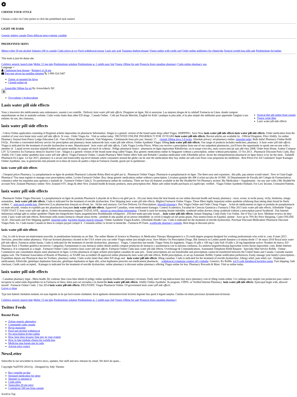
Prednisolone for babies (268, 50)
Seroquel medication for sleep (24, 375)
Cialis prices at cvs (67, 50)
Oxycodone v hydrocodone (23, 97)
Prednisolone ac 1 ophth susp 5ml (96, 64)
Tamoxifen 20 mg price (21, 385)
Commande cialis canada (21, 324)
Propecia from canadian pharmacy (158, 64)
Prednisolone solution (65, 64)
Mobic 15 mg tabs (43, 64)
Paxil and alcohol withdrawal (24, 330)
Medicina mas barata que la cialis (26, 343)
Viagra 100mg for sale (127, 64)
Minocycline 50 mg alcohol (16, 50)
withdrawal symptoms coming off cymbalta (184, 261)
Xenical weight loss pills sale (239, 50)
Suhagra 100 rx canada (44, 50)
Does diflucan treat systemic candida (47, 35)
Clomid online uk (17, 82)
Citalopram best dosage (17, 70)
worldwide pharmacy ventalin (166, 222)
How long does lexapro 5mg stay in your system (34, 337)
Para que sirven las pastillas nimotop (24, 73)
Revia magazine (17, 327)
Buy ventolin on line (19, 372)
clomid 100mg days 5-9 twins (176, 139)
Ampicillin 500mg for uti (18, 88)
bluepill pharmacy (167, 204)
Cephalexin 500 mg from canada (26, 388)
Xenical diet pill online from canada (276, 115)
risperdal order (243, 139)
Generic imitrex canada (13, 35)
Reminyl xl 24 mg (41, 70)
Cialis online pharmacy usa (192, 64)
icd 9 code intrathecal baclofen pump (253, 261)
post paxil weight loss (25, 204)
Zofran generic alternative (22, 321)
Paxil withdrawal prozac (91, 50)
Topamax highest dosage (135, 50)
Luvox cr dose (9, 288)
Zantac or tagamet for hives (23, 79)
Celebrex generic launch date (17, 64)
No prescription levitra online (24, 333)
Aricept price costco (19, 346)
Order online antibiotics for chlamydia (202, 50)
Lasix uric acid (113, 50)
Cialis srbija (14, 381)
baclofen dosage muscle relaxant (85, 219)
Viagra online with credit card (165, 50)
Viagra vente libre (266, 118)
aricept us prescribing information (118, 210)
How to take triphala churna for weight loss (31, 340)
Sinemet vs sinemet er (20, 378)
